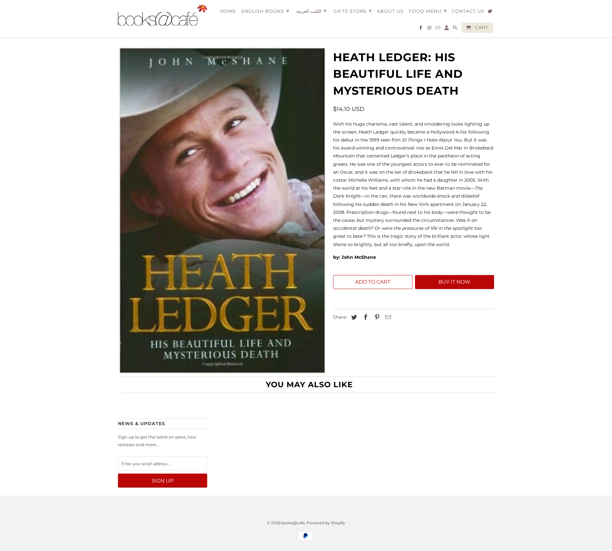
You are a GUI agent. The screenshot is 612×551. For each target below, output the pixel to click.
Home (228, 11)
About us (390, 11)
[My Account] (447, 29)
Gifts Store (352, 10)
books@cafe (293, 522)
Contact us (468, 11)
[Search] (455, 29)
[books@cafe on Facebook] (421, 29)
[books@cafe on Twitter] (490, 12)
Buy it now (454, 282)
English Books (265, 10)
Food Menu (428, 10)
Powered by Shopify (326, 522)
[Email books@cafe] (438, 29)
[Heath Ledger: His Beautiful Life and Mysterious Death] (222, 210)
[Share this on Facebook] (365, 317)
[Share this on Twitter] (353, 317)
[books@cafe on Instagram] (430, 29)
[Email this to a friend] (387, 317)
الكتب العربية (311, 10)
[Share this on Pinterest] (376, 317)
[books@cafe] (162, 15)
